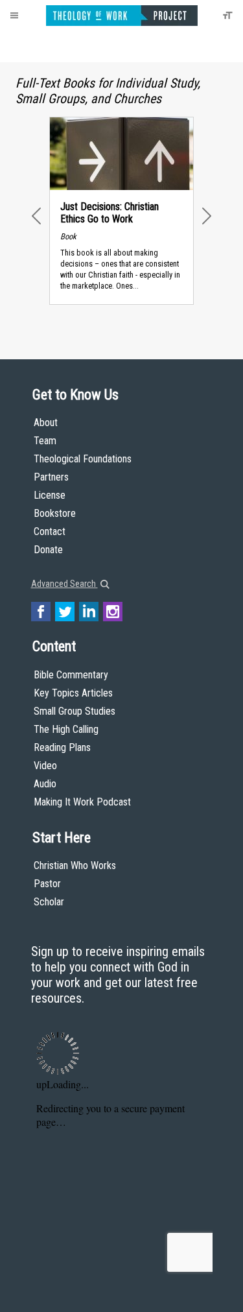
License (49, 495)
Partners (51, 477)
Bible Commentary (71, 675)
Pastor (47, 883)
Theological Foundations (83, 459)
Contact (49, 531)
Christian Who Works (75, 865)
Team (45, 441)
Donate (48, 549)
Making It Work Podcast (82, 802)
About (46, 422)
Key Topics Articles (73, 693)
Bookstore (55, 513)
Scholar (49, 902)
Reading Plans (62, 747)
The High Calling (66, 729)
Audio (45, 784)
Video (45, 765)
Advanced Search (64, 583)
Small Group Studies (74, 711)
